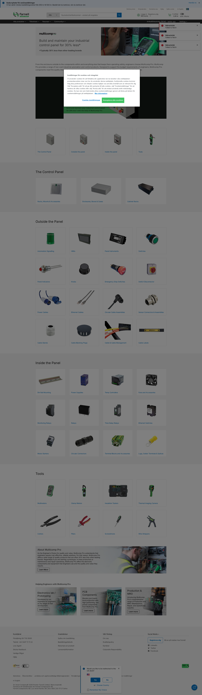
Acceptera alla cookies (113, 100)
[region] (102, 88)
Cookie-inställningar (91, 100)
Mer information (101, 93)
